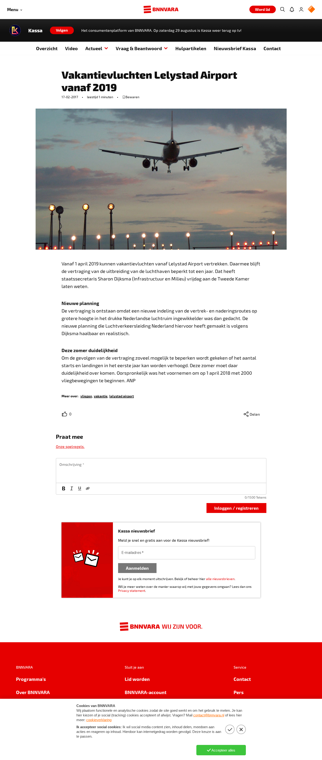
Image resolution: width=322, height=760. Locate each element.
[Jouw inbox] (292, 9)
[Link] (87, 488)
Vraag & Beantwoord (139, 48)
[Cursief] (71, 488)
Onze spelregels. (70, 446)
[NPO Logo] (311, 9)
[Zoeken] (282, 9)
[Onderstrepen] (79, 488)
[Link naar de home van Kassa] (15, 30)
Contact (272, 48)
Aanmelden (137, 567)
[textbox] (161, 470)
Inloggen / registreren (236, 507)
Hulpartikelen (190, 48)
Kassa (35, 30)
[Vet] (63, 488)
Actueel (93, 48)
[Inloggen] (301, 9)
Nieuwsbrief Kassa (235, 48)
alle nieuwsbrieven (220, 579)
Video (71, 48)
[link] (86, 396)
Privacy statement (131, 591)
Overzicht (47, 48)
